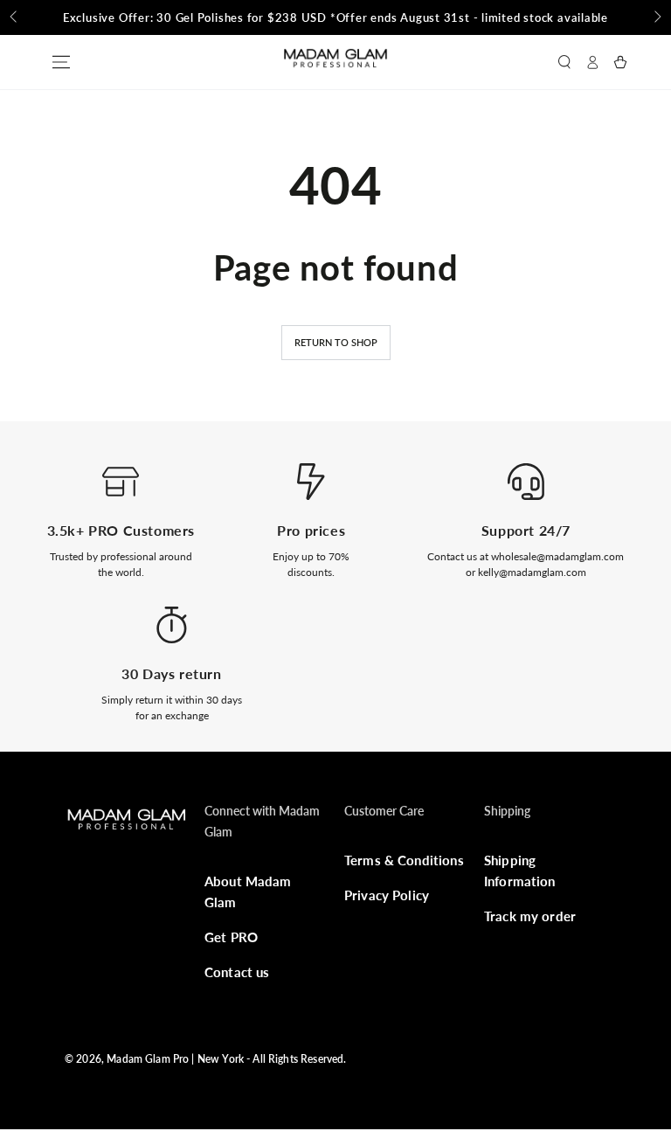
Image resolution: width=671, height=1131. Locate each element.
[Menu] (61, 62)
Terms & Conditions (404, 860)
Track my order (530, 916)
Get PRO (231, 937)
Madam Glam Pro (148, 1058)
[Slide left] (15, 17)
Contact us (237, 972)
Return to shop (335, 342)
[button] (564, 62)
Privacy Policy (386, 895)
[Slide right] (656, 17)
